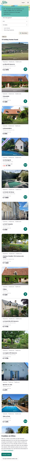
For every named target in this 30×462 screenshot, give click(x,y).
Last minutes (7, 28)
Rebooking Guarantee (9, 30)
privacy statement (8, 450)
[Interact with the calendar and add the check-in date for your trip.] (2, 13)
